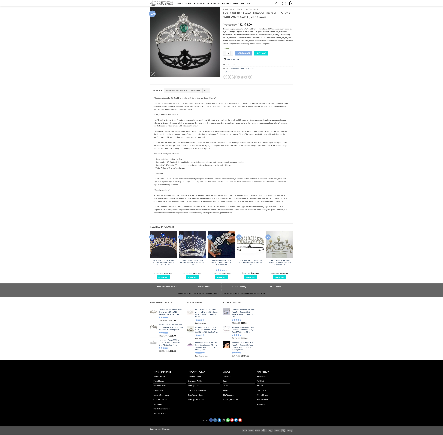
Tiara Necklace (214, 3)
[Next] (293, 257)
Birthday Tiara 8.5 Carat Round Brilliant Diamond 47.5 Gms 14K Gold (250, 262)
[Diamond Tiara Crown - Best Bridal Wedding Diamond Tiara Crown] (161, 3)
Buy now (261, 53)
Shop (232, 9)
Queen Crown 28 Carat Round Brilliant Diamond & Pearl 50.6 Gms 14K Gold (280, 262)
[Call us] (228, 420)
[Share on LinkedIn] (242, 77)
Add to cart (244, 53)
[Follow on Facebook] (211, 420)
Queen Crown (251, 9)
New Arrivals (239, 3)
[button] (276, 3)
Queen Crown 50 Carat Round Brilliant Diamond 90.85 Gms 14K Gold (192, 262)
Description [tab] (157, 90)
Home (225, 9)
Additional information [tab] (176, 90)
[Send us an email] (223, 420)
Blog (249, 3)
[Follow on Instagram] (215, 420)
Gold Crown (240, 68)
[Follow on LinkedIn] (236, 420)
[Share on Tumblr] (246, 77)
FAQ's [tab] (206, 90)
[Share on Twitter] (229, 77)
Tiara (179, 3)
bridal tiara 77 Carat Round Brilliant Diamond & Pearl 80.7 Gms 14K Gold (222, 262)
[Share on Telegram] (250, 77)
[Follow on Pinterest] (232, 420)
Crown (188, 3)
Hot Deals (226, 3)
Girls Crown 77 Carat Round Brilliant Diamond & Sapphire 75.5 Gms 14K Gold (163, 262)
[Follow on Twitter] (219, 420)
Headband (199, 3)
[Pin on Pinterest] (238, 77)
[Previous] (150, 257)
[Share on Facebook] (225, 77)
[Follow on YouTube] (240, 420)
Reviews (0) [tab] (195, 90)
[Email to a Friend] (234, 77)
